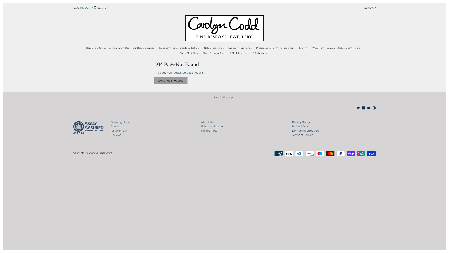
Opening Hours (120, 122)
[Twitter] (358, 108)
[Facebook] (363, 108)
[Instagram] (374, 108)
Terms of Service (302, 135)
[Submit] (95, 7)
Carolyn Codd (103, 152)
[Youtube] (368, 108)
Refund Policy (301, 126)
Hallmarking (209, 130)
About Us (207, 122)
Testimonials (118, 130)
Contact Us (117, 126)
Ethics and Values (212, 126)
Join (88, 7)
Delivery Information (305, 130)
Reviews (115, 135)
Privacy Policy (301, 122)
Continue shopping (170, 80)
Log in (78, 7)
